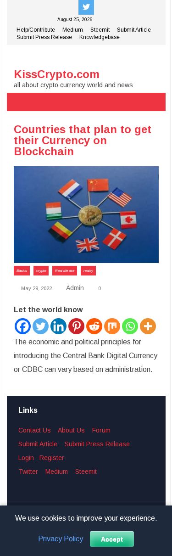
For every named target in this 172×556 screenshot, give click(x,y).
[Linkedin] (58, 326)
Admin (75, 288)
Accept (112, 539)
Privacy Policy (60, 539)
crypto (41, 271)
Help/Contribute (36, 30)
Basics (22, 271)
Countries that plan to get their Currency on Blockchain (82, 140)
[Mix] (112, 326)
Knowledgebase (99, 37)
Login (26, 457)
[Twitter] (41, 326)
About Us (71, 430)
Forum (101, 430)
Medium (72, 30)
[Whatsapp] (130, 326)
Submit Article (134, 30)
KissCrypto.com (57, 74)
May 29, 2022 (36, 288)
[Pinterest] (76, 326)
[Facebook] (23, 326)
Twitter (28, 471)
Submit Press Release (44, 37)
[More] (148, 326)
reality (88, 271)
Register (51, 457)
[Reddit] (94, 326)
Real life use (64, 271)
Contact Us (34, 430)
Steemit (100, 30)
